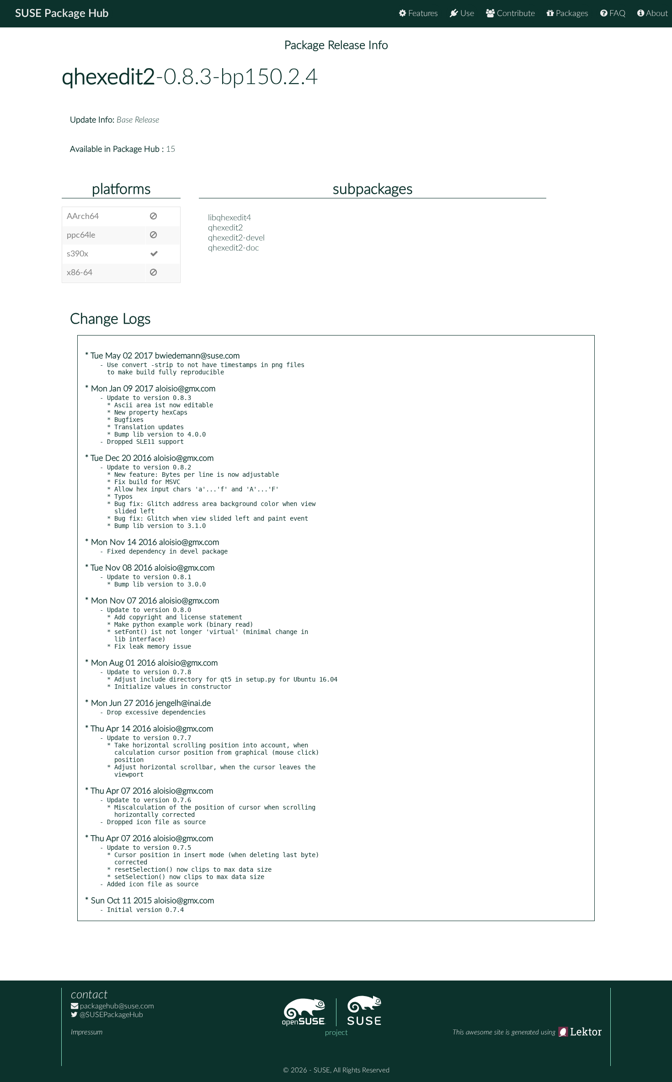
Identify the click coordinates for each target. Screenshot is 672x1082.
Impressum (86, 1032)
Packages (571, 14)
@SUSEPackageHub (110, 1014)
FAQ (616, 14)
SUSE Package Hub (62, 13)
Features (422, 14)
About (656, 14)
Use (466, 14)
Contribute (515, 14)
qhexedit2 (108, 77)
